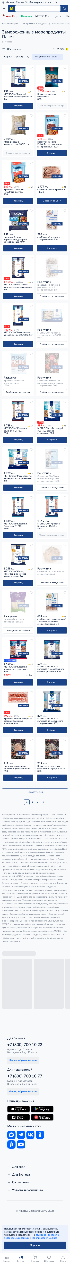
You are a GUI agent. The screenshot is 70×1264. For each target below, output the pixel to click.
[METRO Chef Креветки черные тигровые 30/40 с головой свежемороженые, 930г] (51, 315)
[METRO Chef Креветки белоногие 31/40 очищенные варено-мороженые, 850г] (18, 506)
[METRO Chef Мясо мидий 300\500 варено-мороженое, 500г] (51, 411)
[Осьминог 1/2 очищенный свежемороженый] (51, 554)
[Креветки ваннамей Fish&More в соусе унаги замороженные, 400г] (51, 125)
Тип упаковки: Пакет (46, 57)
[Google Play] (42, 1109)
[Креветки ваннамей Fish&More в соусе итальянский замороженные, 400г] (18, 172)
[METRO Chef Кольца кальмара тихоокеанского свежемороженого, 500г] (51, 649)
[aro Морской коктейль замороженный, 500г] (51, 220)
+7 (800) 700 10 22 (24, 1045)
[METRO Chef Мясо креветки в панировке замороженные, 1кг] (18, 459)
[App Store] (18, 1109)
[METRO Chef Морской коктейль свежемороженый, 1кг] (18, 77)
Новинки (26, 16)
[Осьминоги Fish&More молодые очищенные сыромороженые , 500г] (51, 459)
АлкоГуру (12, 16)
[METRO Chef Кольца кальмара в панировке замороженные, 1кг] (18, 554)
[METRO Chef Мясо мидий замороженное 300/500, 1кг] (18, 315)
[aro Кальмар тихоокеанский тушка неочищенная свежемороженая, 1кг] (51, 602)
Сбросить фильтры (14, 57)
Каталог (4, 8)
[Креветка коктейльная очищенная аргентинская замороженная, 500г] (51, 363)
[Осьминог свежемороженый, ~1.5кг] (51, 172)
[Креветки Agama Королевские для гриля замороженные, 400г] (18, 220)
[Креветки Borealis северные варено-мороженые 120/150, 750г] (18, 701)
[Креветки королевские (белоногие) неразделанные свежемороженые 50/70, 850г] (51, 749)
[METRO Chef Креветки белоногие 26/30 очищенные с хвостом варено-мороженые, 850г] (18, 411)
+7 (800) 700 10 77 (24, 1076)
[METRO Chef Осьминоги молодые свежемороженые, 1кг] (18, 267)
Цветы (58, 16)
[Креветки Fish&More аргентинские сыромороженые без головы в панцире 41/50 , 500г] (18, 363)
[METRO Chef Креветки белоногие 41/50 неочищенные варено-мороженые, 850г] (51, 506)
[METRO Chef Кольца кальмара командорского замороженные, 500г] (51, 701)
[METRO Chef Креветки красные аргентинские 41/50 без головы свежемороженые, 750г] (18, 649)
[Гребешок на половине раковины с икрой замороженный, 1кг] (51, 267)
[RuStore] (18, 1117)
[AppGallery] (42, 1117)
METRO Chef (42, 16)
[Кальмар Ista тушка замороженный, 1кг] (18, 602)
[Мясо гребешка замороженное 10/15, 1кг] (18, 125)
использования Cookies (44, 1238)
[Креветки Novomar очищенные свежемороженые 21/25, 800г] (51, 77)
